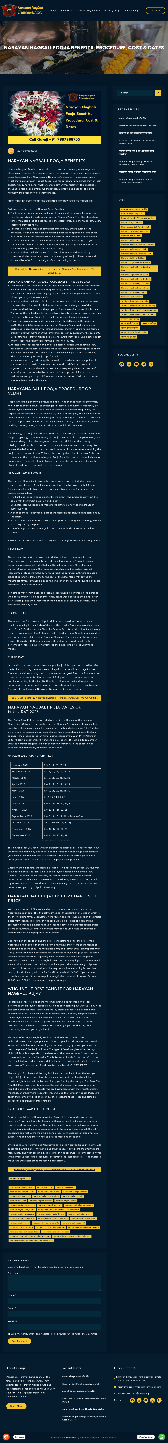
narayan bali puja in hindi (133, 258)
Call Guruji (155, 10)
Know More (16, 1406)
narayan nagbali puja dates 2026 (53, 1218)
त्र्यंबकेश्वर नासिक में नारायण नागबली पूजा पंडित (137, 172)
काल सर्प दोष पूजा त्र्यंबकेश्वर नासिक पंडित (135, 133)
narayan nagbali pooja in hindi (135, 279)
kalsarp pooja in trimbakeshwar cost (137, 218)
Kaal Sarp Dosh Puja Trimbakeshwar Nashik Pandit (137, 142)
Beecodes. (71, 1437)
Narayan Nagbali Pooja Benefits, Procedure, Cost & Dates (136, 163)
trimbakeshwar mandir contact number (138, 310)
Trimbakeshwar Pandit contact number (44, 1065)
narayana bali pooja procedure (50, 1227)
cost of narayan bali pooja (21, 1187)
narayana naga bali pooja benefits (83, 1227)
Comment (14, 1273)
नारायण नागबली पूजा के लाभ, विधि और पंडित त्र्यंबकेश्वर (136, 152)
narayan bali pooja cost (48, 1192)
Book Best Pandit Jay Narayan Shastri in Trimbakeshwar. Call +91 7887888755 (54, 697)
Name (12, 1295)
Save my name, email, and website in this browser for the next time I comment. (55, 1333)
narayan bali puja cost (20, 1196)
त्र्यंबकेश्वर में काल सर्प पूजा (130, 319)
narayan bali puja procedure (46, 1196)
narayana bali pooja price (21, 1227)
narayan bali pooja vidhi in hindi (136, 254)
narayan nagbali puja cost (79, 1214)
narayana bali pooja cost (74, 1223)
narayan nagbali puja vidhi (83, 1218)
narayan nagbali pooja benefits (79, 1205)
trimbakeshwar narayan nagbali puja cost (71, 1236)
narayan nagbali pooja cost (22, 1209)
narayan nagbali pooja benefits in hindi (137, 268)
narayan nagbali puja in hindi (135, 288)
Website (12, 1320)
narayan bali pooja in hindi (133, 249)
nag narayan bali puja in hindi (135, 227)
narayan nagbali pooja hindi (134, 274)
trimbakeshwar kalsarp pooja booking (138, 306)
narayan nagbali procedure (22, 1214)
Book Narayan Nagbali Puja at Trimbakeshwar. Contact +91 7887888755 (54, 1169)
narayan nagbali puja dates (22, 1218)
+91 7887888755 (78, 1065)
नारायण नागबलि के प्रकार (129, 323)
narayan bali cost (45, 1187)
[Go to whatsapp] (161, 1437)
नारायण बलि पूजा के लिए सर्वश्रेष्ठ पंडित (134, 332)
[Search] (158, 93)
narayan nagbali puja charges (51, 1214)
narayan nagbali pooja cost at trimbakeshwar (58, 1209)
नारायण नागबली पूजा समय (129, 328)
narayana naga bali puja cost (56, 1232)
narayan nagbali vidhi (19, 1223)
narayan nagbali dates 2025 (22, 1205)
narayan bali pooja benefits (22, 1192)
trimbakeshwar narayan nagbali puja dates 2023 (31, 1241)
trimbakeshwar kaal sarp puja (134, 301)
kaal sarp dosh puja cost (132, 213)
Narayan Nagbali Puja (20, 1179)
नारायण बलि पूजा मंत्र (128, 337)
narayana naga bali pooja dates (24, 1232)
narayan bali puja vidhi (73, 1196)
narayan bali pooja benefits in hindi (137, 245)
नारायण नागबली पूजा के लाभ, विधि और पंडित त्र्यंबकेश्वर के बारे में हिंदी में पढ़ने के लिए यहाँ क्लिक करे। (50, 200)
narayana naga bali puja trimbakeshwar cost (29, 1236)
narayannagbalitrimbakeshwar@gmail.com (139, 1387)
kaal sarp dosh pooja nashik (134, 209)
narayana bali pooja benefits (46, 1223)
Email (12, 1308)
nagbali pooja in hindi (131, 222)
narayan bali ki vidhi (65, 1187)
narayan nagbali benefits (41, 1201)
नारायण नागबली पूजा (149, 323)
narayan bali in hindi (131, 236)
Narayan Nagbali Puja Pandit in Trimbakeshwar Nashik (135, 181)
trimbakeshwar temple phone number (138, 315)
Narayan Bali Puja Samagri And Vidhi (138, 125)
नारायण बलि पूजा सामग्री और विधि (132, 118)
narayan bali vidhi (18, 1201)
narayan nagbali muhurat (50, 1205)
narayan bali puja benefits (75, 1192)
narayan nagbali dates (66, 1201)
